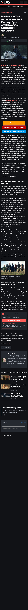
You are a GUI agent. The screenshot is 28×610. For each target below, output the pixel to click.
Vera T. (6, 35)
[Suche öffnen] (21, 2)
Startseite (3, 12)
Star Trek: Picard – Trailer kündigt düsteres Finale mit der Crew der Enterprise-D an (18, 378)
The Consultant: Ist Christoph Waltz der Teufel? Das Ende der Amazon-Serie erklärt (16, 396)
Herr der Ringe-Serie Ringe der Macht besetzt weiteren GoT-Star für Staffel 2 (18, 387)
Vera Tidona (11, 353)
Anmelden (23, 422)
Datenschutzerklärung (7, 327)
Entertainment (10, 12)
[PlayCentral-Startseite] (6, 2)
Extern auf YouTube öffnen (8, 323)
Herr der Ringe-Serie (12, 100)
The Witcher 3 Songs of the (15, 6)
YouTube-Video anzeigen (14, 320)
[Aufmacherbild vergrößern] (14, 52)
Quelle (8, 343)
